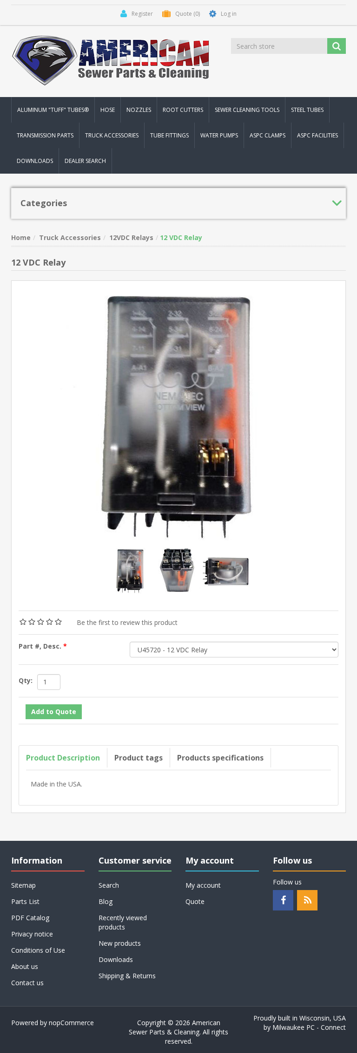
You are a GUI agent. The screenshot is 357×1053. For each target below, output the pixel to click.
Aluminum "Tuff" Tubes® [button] (53, 110)
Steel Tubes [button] (307, 110)
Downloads (35, 161)
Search (109, 885)
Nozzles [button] (138, 110)
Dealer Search (85, 161)
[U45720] (131, 570)
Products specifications (220, 758)
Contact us (27, 982)
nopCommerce (71, 1022)
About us (24, 966)
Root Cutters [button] (183, 110)
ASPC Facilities (317, 135)
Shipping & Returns (127, 975)
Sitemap (23, 885)
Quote (195, 901)
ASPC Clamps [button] (267, 135)
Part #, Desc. (41, 646)
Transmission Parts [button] (45, 135)
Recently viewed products (123, 922)
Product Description (63, 758)
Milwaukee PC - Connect (309, 1027)
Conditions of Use (38, 950)
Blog (105, 901)
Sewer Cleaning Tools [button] (247, 110)
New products (120, 943)
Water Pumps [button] (219, 135)
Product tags (138, 758)
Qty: (26, 680)
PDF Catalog (30, 917)
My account (203, 885)
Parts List (25, 901)
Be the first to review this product (127, 622)
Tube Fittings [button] (169, 135)
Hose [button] (107, 110)
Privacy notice (32, 934)
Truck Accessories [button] (112, 135)
